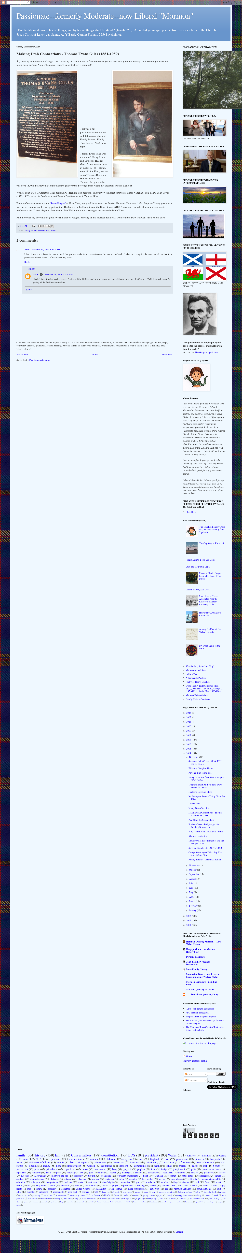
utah (47, 230)
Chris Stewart (94, 1195)
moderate (68, 1182)
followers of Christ (39, 1162)
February (193, 905)
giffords (54, 1201)
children (110, 1159)
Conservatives (81, 1155)
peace (58, 1172)
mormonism (75, 1159)
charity (182, 1166)
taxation (139, 1172)
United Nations (83, 1188)
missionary (152, 1162)
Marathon (65, 1188)
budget (164, 1169)
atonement (100, 1169)
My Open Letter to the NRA (209, 647)
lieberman (189, 1201)
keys (62, 1201)
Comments (192, 1080)
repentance (21, 1172)
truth (197, 1182)
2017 (189, 739)
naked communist (197, 1198)
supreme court (168, 1185)
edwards (44, 1201)
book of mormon (205, 1162)
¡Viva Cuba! (194, 803)
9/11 (96, 1192)
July (191, 883)
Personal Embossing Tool (200, 772)
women (91, 1166)
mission (67, 1179)
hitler (18, 1191)
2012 (189, 920)
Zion (153, 1169)
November (194, 865)
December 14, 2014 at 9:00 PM (58, 274)
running (141, 1185)
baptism (91, 1175)
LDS (131, 1155)
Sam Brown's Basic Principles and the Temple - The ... (206, 842)
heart (145, 1175)
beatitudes (154, 1201)
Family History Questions (198, 699)
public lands (187, 1175)
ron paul (95, 1179)
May (191, 892)
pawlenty (36, 1195)
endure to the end (59, 1175)
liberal (39, 1188)
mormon (206, 1155)
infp (76, 1198)
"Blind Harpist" (58, 203)
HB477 (103, 1198)
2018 (189, 735)
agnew (26, 1201)
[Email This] (39, 226)
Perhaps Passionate (195, 956)
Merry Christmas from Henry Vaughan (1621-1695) (206, 779)
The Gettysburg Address (206, 352)
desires (136, 1195)
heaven (113, 1172)
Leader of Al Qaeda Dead (198, 589)
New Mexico (177, 1179)
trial (166, 1188)
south (77, 1185)
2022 (189, 717)
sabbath (70, 1201)
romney (94, 1159)
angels (137, 1192)
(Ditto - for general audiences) (200, 1008)
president (151, 1155)
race (194, 1166)
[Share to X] (45, 226)
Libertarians (40, 1175)
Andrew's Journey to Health (200, 989)
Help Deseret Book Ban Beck (201, 559)
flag (175, 1182)
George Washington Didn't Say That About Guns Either (205, 854)
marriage (126, 1172)
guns (91, 1172)
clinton (101, 1172)
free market (147, 1179)
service (162, 1179)
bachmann (158, 1175)
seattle (19, 1185)
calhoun (35, 1201)
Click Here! (191, 511)
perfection (48, 1195)
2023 (189, 712)
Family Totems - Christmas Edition (204, 859)
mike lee (194, 1172)
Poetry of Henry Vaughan (198, 681)
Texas (116, 1195)
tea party (215, 1159)
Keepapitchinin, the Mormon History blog (200, 950)
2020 (189, 726)
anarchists (127, 1192)
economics (106, 1166)
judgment (43, 1191)
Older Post (167, 354)
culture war (100, 1162)
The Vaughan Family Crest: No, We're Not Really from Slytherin (212, 529)
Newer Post (22, 354)
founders (135, 1162)
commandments (204, 1188)
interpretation (52, 1182)
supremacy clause (77, 1195)
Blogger (179, 1231)
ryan (18, 1205)
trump (19, 1162)
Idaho (205, 1185)
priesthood (51, 1169)
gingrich (127, 1169)
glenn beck (209, 1172)
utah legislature (37, 1179)
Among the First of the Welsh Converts (210, 630)
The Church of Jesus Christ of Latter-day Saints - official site (205, 1028)
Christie (119, 1201)
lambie (179, 1201)
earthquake (127, 1198)
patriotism (22, 1169)
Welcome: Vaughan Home (200, 768)
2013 (189, 915)
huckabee (68, 1198)
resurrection (204, 1175)
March (192, 901)
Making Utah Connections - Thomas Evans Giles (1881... (205, 814)
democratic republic (211, 1179)
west (140, 1159)
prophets (141, 1169)
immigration (74, 1166)
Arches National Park (105, 1201)
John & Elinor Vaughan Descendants (198, 963)
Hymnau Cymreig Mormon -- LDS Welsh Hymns (203, 943)
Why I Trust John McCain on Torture (205, 831)
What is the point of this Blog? (200, 666)
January (193, 910)
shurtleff (90, 1201)
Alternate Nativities (197, 836)
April (192, 896)
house (52, 1185)
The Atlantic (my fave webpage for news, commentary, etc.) (205, 1022)
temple (60, 1162)
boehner (172, 1175)
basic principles (79, 1162)
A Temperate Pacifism (196, 677)
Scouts (216, 1166)
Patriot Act (114, 1198)
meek (216, 1195)
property (52, 1188)
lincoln (33, 1166)
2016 (189, 744)
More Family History (196, 969)
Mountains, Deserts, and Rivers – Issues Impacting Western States (202, 975)
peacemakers (90, 1185)
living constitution (136, 1188)
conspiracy (153, 1172)
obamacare (106, 1175)
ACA (121, 1179)
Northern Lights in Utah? (200, 791)
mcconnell (58, 1191)
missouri (182, 1198)
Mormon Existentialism (197, 695)
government (182, 1159)
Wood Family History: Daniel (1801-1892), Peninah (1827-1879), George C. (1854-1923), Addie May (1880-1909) (204, 688)
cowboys (20, 1179)
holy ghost (35, 1182)
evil (205, 1166)
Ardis (27, 249)
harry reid (40, 1185)
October (193, 869)
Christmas (54, 1179)
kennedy (169, 1195)
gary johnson (148, 1195)
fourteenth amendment (127, 1175)
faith (58, 1155)
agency (46, 1166)
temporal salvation (167, 1192)
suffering (71, 1172)
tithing (198, 1195)
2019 (189, 730)
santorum (92, 1182)
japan (159, 1195)
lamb (162, 1198)
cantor (207, 1195)
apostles (164, 1182)
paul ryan (154, 1188)
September (194, 874)
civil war (169, 1162)
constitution (110, 1155)
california (192, 1179)
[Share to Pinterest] (52, 226)
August (192, 878)
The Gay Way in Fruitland (211, 543)
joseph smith (179, 1169)
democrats (118, 1162)
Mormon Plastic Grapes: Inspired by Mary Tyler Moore (210, 575)
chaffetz (126, 1195)
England (154, 1159)
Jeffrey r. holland (185, 1192)
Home (95, 354)
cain (215, 1185)
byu (81, 1172)
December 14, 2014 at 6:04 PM (45, 249)
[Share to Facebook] (49, 226)
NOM (128, 1201)
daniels (163, 1201)
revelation (150, 1182)
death (157, 1166)
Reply (27, 261)
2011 (189, 924)
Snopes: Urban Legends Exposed (201, 1016)
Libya (197, 1192)
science (153, 1185)
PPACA (107, 1195)
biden (146, 1192)
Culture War (191, 673)
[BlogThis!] (42, 226)
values (169, 1166)
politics (191, 1155)
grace (138, 1182)
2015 (189, 748)
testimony (78, 1175)
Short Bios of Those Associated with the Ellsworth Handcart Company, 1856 (208, 600)
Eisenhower (33, 1198)
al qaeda (116, 1192)
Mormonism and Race (196, 670)
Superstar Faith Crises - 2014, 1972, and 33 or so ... (205, 762)
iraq (29, 1188)
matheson (171, 1198)
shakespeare (61, 1195)
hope (58, 1166)
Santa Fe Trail (210, 1192)
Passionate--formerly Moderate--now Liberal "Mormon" (104, 15)
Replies (31, 268)
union (85, 1169)
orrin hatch (24, 1195)
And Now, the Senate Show (201, 819)
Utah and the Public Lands (198, 566)
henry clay (151, 1198)
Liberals (25, 1175)
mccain (183, 1185)
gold (219, 1188)
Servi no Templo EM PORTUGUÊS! (205, 847)
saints (80, 1182)
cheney (57, 1198)
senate (218, 1175)
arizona (222, 1192)
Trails (48, 1172)
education (20, 1182)
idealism (123, 1166)
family (27, 230)
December (194, 757)
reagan (220, 1201)
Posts (189, 1074)
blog (114, 1169)
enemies (133, 1179)
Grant (36, 274)
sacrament (80, 1201)
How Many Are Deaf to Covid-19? (210, 614)
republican (69, 1169)
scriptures (36, 1172)
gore (171, 1201)
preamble (127, 1185)
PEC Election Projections (197, 1012)
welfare (85, 1191)
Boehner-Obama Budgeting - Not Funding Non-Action (203, 826)
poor (36, 1169)
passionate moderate (211, 1169)
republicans (55, 1159)
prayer (115, 1185)
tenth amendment (89, 1198)
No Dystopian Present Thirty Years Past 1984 (207, 798)
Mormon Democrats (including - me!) (202, 983)
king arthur (116, 1188)
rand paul (72, 1191)
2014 (189, 753)
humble (30, 1191)
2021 (189, 721)
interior (181, 1172)
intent (218, 1182)
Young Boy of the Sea (198, 808)
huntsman (109, 1179)
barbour (144, 1201)
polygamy (81, 1179)
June (191, 887)
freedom (185, 1162)
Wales (53, 230)
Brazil (207, 1182)
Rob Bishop (46, 1198)
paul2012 (199, 1201)
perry (104, 1185)
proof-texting (213, 1198)
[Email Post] (33, 226)
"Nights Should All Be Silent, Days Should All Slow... (205, 786)
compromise (141, 1166)
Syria (135, 1201)
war (167, 1159)
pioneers (41, 230)
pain (153, 1192)
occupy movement (184, 1195)
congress (127, 1159)
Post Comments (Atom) (40, 359)
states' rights (108, 1182)
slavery (222, 1172)
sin (28, 1185)
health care (168, 1172)
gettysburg (139, 1198)
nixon (194, 1185)
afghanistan (100, 1188)
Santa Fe (105, 1192)
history (34, 230)
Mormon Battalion (182, 1188)
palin (193, 1169)
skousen (185, 1182)
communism (124, 1182)
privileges (210, 1201)
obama (222, 1155)
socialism (65, 1185)
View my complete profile (195, 1060)
